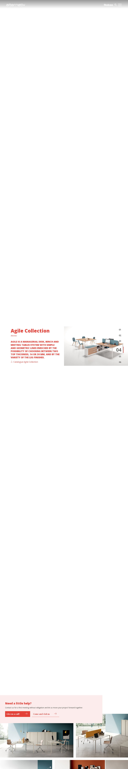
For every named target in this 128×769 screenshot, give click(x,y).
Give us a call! (13, 714)
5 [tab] (120, 357)
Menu (120, 5)
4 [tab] (120, 350)
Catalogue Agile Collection (26, 362)
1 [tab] (120, 330)
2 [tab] (120, 335)
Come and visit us (41, 714)
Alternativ (15, 5)
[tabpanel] (96, 346)
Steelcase (108, 4)
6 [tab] (120, 362)
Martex (14, 336)
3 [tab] (120, 341)
